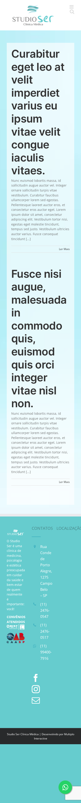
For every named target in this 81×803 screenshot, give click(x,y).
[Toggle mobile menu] (72, 7)
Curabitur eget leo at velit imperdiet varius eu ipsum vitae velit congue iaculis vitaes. (37, 112)
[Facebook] (36, 678)
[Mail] (36, 700)
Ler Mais (64, 249)
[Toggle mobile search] (72, 11)
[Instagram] (36, 689)
